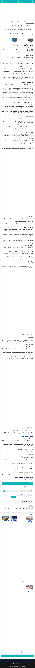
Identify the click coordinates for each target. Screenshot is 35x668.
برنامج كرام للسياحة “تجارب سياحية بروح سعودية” (22, 334)
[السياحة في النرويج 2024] (30, 40)
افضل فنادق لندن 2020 (26, 436)
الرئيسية (23, 5)
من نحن (9, 666)
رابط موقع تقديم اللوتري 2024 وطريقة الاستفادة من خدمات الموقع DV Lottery (29, 591)
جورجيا (17, 474)
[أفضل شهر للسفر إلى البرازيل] (14, 40)
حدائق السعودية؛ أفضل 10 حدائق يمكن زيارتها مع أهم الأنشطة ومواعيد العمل (5, 521)
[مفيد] (17, 1)
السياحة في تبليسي (29, 494)
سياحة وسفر (20, 5)
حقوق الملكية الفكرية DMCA (13, 666)
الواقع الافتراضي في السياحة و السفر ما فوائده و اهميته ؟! (21, 451)
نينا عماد (23, 21)
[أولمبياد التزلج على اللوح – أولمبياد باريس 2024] (13, 518)
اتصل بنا (26, 666)
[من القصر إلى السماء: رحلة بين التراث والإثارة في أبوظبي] (29, 518)
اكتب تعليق (17, 656)
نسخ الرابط (13, 497)
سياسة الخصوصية (19, 666)
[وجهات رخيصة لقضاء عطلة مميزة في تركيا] (21, 617)
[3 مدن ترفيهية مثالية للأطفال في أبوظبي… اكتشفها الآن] (21, 548)
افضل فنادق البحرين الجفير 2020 (25, 479)
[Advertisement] (17, 13)
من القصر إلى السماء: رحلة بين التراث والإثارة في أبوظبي (30, 521)
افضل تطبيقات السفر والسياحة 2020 (24, 52)
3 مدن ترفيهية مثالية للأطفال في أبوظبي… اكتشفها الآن (22, 582)
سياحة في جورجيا (19, 494)
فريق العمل (23, 666)
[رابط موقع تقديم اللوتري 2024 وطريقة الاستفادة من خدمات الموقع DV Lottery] (29, 587)
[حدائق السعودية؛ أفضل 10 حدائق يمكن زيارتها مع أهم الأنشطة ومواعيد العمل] (5, 518)
